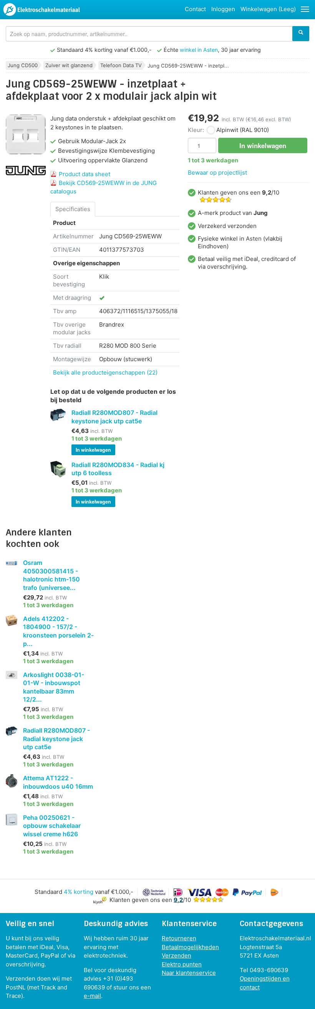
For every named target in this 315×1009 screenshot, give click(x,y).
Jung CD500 (23, 65)
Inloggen (223, 9)
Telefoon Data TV (121, 65)
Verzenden (176, 955)
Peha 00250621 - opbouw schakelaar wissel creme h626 (52, 826)
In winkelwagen (93, 449)
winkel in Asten (199, 49)
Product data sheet (84, 174)
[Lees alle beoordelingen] (208, 899)
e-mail (92, 995)
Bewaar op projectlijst (217, 172)
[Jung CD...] (26, 134)
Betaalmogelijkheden (190, 947)
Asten (254, 238)
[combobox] (157, 33)
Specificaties (72, 209)
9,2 (178, 899)
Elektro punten (182, 964)
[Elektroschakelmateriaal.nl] (41, 10)
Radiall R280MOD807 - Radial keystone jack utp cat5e (56, 739)
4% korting (78, 891)
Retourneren (179, 938)
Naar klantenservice (189, 972)
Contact (195, 9)
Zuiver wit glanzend (69, 65)
